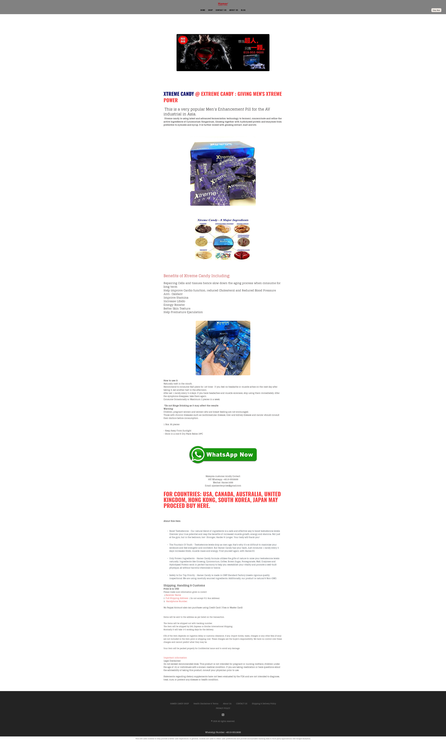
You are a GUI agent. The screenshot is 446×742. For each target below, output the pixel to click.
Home (202, 10)
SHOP (210, 10)
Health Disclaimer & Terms (205, 703)
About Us (233, 10)
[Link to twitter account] (223, 714)
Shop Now (436, 10)
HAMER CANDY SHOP (179, 703)
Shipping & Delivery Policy (264, 703)
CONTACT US (221, 10)
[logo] (223, 4)
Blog (243, 10)
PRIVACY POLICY (223, 708)
